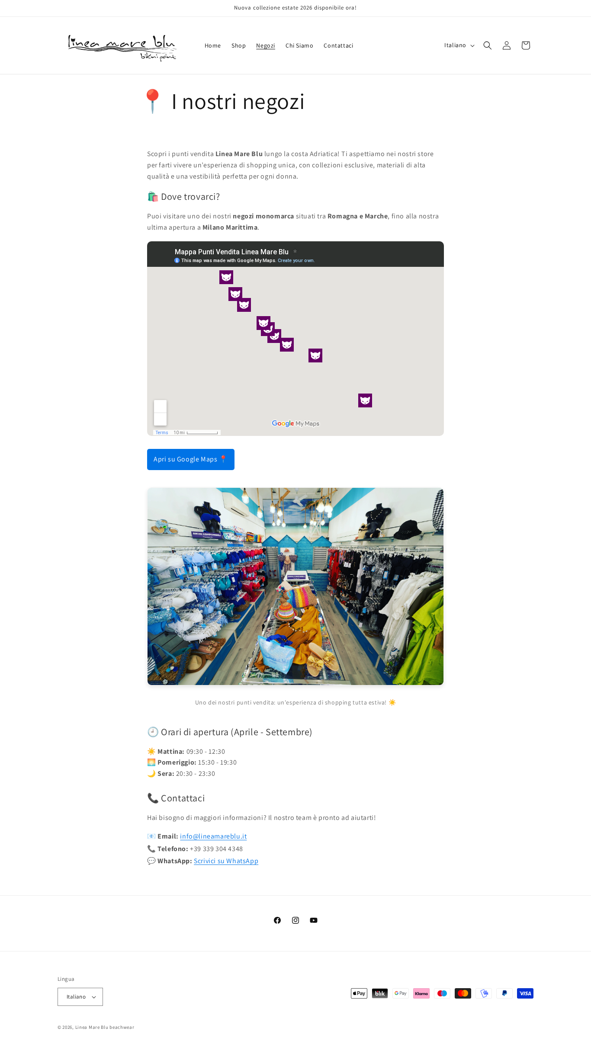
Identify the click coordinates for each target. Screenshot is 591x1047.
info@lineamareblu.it (213, 836)
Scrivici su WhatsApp (226, 860)
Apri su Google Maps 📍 (191, 459)
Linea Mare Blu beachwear (105, 1027)
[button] (487, 45)
